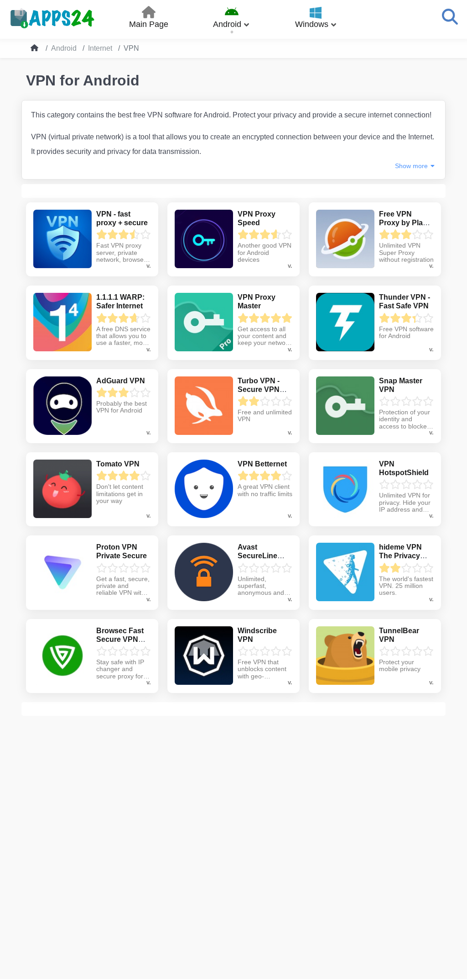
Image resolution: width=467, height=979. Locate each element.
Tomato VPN (118, 464)
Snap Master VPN (400, 385)
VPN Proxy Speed (256, 218)
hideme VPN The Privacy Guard (400, 555)
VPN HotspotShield (404, 468)
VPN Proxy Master (256, 301)
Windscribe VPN (257, 635)
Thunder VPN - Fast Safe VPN (404, 301)
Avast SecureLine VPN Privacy (259, 555)
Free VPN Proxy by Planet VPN (406, 222)
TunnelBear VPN (399, 635)
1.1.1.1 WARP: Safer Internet (120, 301)
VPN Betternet (262, 464)
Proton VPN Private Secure (121, 551)
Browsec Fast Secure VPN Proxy (120, 639)
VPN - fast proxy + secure (122, 218)
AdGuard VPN (120, 381)
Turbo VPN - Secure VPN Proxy (259, 389)
